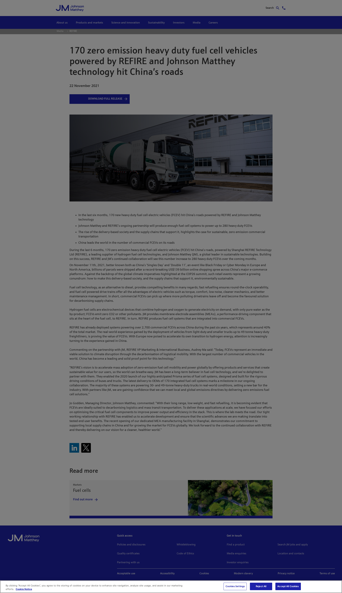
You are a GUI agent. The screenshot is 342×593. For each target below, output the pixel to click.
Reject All (261, 586)
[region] (171, 586)
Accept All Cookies (288, 586)
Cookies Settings (235, 586)
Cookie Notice (24, 589)
